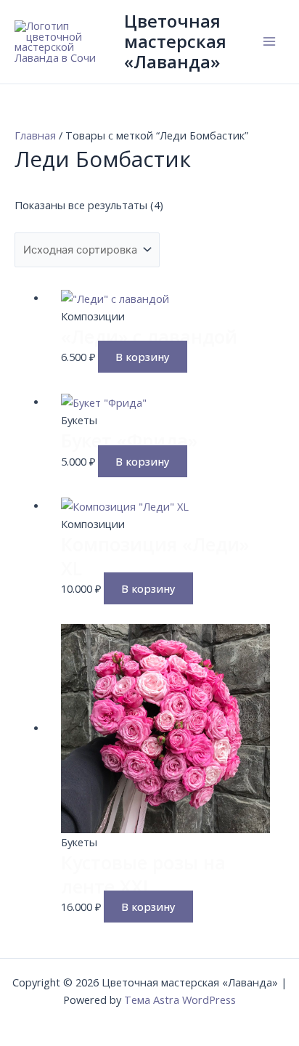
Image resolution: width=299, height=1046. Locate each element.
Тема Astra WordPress (180, 999)
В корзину (142, 356)
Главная (35, 135)
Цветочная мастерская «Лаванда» (175, 41)
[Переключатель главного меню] (269, 41)
